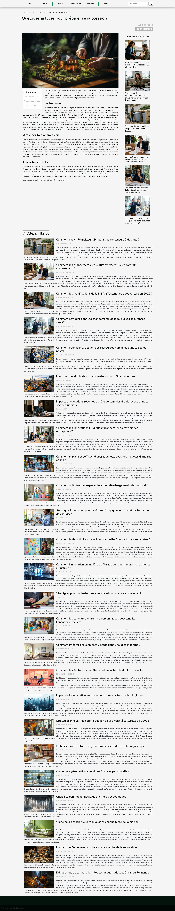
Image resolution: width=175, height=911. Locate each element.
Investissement (75, 3)
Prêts (29, 3)
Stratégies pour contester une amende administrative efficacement (98, 593)
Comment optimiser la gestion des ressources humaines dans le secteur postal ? (102, 349)
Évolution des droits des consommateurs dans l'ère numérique (95, 376)
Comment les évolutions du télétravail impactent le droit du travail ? (99, 670)
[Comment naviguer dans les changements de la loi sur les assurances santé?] (137, 206)
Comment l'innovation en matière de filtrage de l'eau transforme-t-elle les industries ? (103, 566)
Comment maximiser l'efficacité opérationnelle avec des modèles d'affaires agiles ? (103, 458)
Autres (106, 3)
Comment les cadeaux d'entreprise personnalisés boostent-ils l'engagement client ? (95, 620)
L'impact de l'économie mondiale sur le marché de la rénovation (96, 847)
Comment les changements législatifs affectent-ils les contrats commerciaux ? (136, 159)
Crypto (45, 3)
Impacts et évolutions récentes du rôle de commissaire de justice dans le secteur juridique (102, 403)
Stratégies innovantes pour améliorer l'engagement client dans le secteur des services (103, 512)
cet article (75, 112)
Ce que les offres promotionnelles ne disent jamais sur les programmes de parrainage (136, 97)
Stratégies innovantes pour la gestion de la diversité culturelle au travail (102, 721)
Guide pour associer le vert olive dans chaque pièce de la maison (97, 822)
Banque (60, 3)
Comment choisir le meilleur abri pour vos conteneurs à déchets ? (137, 128)
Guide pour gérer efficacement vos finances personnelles (92, 771)
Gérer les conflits (30, 105)
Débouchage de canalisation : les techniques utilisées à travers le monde (102, 873)
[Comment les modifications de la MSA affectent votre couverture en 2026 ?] (137, 175)
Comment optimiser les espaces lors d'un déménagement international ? (102, 485)
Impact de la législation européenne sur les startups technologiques (99, 695)
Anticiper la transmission (32, 101)
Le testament (29, 96)
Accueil (24, 12)
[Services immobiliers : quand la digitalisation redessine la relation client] (137, 50)
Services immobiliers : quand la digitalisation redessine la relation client (137, 65)
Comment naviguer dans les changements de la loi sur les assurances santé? (137, 220)
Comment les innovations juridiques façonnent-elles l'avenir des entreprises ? (97, 429)
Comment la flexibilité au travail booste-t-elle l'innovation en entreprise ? (103, 539)
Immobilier (90, 3)
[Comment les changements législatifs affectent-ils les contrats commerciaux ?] (137, 144)
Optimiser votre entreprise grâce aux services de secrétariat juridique (100, 746)
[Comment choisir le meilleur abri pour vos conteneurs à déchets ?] (137, 114)
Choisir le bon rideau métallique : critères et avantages (91, 797)
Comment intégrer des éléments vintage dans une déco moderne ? (98, 645)
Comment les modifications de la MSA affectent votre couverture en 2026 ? (136, 190)
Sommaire (31, 92)
